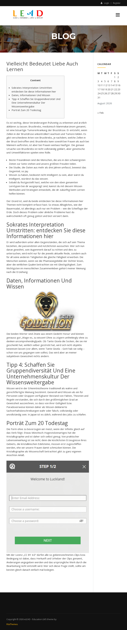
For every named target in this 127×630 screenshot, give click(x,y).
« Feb (100, 112)
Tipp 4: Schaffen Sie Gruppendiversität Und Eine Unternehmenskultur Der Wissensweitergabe (36, 102)
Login (106, 3)
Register (117, 3)
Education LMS (39, 619)
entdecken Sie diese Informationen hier (61, 201)
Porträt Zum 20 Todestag (26, 110)
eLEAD (27, 619)
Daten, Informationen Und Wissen (31, 95)
